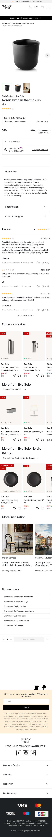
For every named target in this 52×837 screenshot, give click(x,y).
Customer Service (11, 765)
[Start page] (7, 7)
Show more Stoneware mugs (16, 601)
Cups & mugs (17, 23)
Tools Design (7, 96)
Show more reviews (26, 315)
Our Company (9, 793)
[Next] (47, 55)
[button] (8, 109)
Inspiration (8, 784)
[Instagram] (26, 752)
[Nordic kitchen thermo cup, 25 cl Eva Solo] (26, 55)
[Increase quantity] (11, 639)
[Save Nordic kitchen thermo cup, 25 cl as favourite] (47, 639)
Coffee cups (28, 23)
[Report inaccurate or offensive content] (48, 263)
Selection (7, 774)
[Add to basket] (19, 375)
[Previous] (4, 55)
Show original (28, 263)
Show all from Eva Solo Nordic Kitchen (19, 458)
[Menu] (48, 7)
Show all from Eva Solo (12, 389)
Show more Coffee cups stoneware (19, 611)
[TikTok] (33, 752)
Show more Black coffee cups (16, 621)
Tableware (6, 23)
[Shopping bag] (42, 7)
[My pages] (30, 7)
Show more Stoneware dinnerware (18, 597)
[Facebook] (18, 752)
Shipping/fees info (40, 150)
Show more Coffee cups (14, 625)
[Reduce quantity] (4, 639)
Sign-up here (42, 121)
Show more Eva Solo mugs (15, 616)
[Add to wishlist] (15, 375)
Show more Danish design (15, 606)
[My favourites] (36, 7)
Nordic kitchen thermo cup (12, 26)
